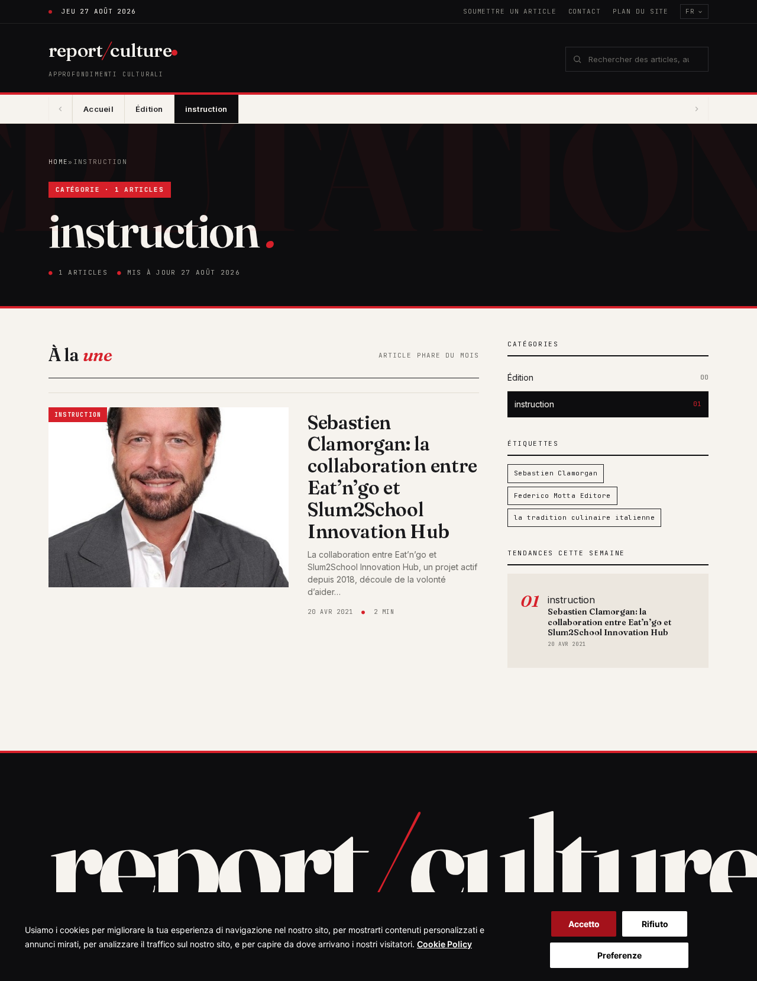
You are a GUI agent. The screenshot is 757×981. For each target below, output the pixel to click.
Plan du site (641, 11)
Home (58, 161)
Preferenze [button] (619, 955)
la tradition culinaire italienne (584, 517)
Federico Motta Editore (562, 495)
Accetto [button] (584, 924)
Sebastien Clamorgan (555, 473)
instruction (206, 109)
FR (690, 11)
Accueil (98, 109)
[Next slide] (697, 109)
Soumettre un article (510, 11)
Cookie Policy (444, 944)
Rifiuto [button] (655, 924)
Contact (584, 11)
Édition (149, 109)
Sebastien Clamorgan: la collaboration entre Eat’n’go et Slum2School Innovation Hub (392, 477)
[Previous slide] (60, 109)
